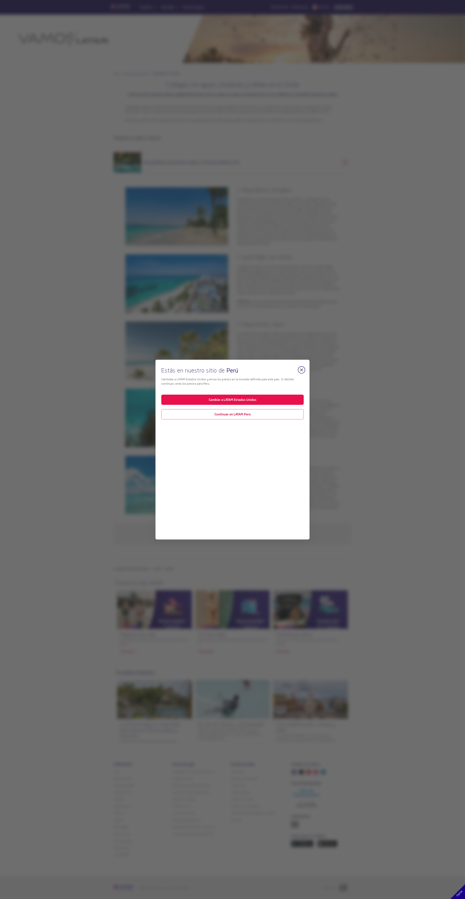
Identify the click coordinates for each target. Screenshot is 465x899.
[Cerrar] (301, 370)
